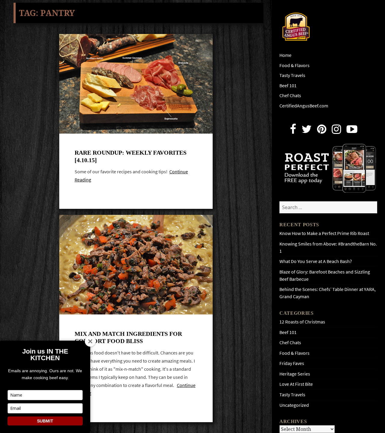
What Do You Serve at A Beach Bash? (315, 261)
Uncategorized (294, 405)
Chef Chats (290, 95)
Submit (45, 421)
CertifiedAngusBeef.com (303, 106)
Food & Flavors (294, 65)
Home (285, 55)
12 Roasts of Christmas (302, 322)
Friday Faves (291, 363)
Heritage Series (294, 374)
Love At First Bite (296, 384)
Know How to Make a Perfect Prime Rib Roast (324, 233)
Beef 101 (288, 85)
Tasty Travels (292, 75)
